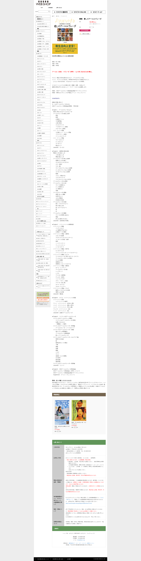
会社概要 (69, 559)
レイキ (40, 112)
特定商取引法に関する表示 (58, 559)
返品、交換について (42, 251)
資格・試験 (41, 92)
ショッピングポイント (42, 248)
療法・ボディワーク (43, 158)
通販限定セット (41, 21)
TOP (42, 7)
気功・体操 (41, 186)
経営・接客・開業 (42, 89)
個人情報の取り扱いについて (43, 559)
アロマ (40, 166)
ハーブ (40, 81)
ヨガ (40, 117)
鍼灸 (40, 128)
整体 (40, 163)
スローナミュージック (42, 216)
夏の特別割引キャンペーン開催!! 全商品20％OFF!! (43, 277)
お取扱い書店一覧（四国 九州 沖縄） (43, 270)
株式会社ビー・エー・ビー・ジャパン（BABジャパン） (82, 543)
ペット (40, 130)
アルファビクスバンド (42, 203)
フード (40, 125)
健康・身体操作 (42, 133)
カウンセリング (42, 94)
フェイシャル (41, 58)
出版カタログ (39, 283)
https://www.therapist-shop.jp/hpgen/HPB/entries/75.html (79, 503)
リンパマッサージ (42, 63)
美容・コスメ (41, 115)
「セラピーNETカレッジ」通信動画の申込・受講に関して (44, 235)
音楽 (40, 110)
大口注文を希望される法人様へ (44, 253)
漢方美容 (39, 198)
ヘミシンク (40, 213)
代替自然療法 (41, 86)
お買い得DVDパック (43, 23)
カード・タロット (42, 97)
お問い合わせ (59, 7)
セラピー (40, 66)
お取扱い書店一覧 (40, 256)
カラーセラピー (42, 107)
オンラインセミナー (42, 225)
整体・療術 (41, 69)
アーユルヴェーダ (64, 16)
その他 (40, 138)
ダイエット (41, 120)
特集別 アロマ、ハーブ (44, 46)
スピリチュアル (42, 102)
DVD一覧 (39, 142)
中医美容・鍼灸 (42, 168)
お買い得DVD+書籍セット (44, 26)
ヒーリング (40, 211)
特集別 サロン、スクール (44, 41)
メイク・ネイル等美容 (43, 184)
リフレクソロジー (42, 71)
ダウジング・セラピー (42, 206)
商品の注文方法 (41, 240)
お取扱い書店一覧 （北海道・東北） (43, 260)
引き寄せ (40, 104)
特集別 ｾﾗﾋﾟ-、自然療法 (44, 43)
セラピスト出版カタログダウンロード (44, 286)
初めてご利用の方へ (42, 238)
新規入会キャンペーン (42, 280)
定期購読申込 (41, 36)
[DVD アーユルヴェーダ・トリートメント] (79, 410)
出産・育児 (41, 122)
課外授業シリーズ (42, 173)
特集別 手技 (41, 38)
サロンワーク (41, 153)
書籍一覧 (57, 16)
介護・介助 (41, 191)
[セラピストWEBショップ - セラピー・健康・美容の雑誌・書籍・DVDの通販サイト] (43, 4)
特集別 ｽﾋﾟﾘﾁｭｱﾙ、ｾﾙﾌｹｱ (44, 49)
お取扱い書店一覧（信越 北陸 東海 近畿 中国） (43, 266)
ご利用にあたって (40, 231)
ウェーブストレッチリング (43, 201)
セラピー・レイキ (42, 176)
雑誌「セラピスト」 (42, 31)
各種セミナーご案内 (42, 223)
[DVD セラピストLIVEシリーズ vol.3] (62, 412)
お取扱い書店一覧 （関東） (43, 263)
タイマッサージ (42, 76)
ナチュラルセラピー (43, 160)
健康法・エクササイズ (43, 178)
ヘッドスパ (41, 74)
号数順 (40, 33)
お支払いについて (41, 246)
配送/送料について (41, 243)
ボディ (40, 61)
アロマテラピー (42, 79)
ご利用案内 (50, 7)
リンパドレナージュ (43, 150)
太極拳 (40, 135)
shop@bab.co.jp (81, 540)
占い (40, 99)
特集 (37, 273)
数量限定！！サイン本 (43, 56)
